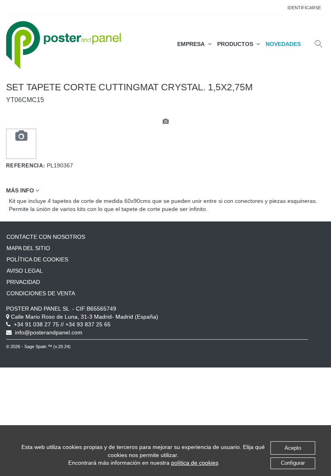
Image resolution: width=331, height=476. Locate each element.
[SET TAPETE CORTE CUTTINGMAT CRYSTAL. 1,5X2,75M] (21, 136)
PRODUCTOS (236, 44)
